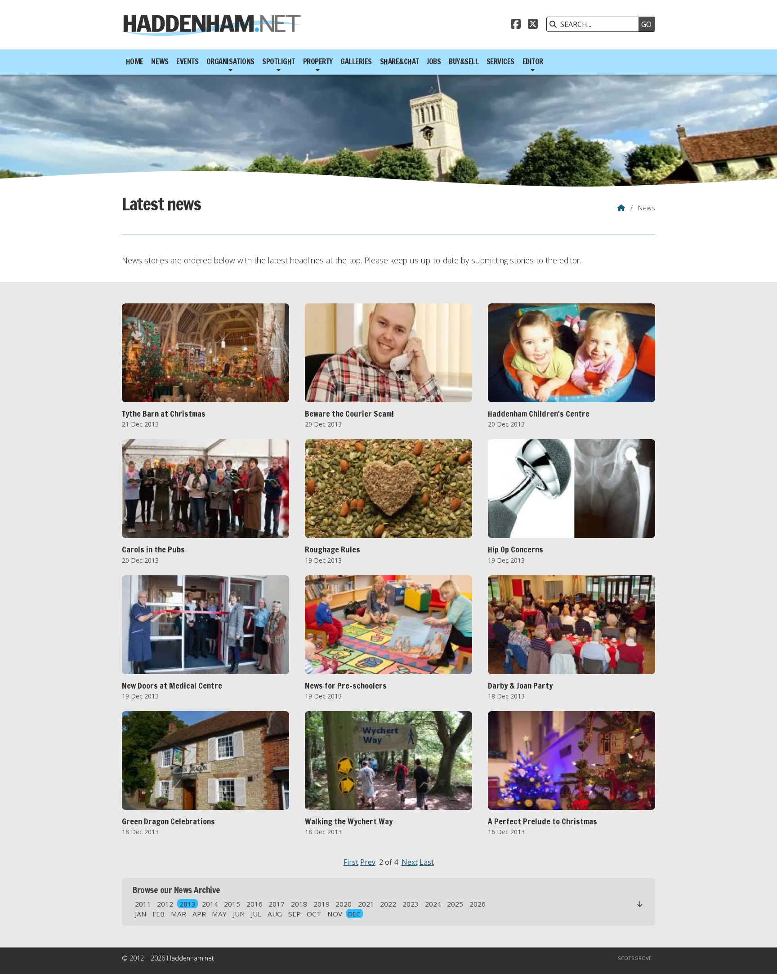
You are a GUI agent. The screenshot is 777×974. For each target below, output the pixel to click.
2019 (321, 903)
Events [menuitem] (187, 61)
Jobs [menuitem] (434, 61)
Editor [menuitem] (532, 61)
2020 (343, 903)
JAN (141, 913)
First (351, 862)
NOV (334, 913)
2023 (410, 903)
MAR (178, 913)
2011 (143, 903)
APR (199, 913)
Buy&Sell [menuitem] (463, 61)
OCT (314, 913)
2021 (366, 903)
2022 (388, 903)
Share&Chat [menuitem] (399, 61)
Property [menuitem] (318, 61)
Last (427, 862)
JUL (256, 913)
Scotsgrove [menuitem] (635, 958)
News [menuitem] (159, 61)
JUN (239, 913)
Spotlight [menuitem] (278, 61)
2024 (433, 903)
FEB (158, 913)
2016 (254, 903)
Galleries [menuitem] (356, 61)
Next (410, 862)
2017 (276, 903)
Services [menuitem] (500, 61)
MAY (219, 913)
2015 (232, 903)
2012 (165, 903)
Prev (367, 862)
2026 (477, 903)
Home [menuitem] (134, 61)
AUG (275, 913)
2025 (455, 903)
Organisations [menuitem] (230, 61)
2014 (210, 903)
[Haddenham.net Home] (212, 24)
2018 (299, 903)
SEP (294, 913)
